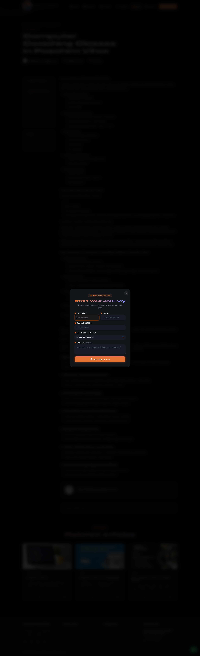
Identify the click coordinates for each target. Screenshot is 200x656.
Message (84, 343)
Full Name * (82, 313)
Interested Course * (86, 333)
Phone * (106, 313)
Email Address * (84, 323)
